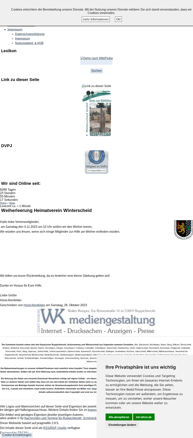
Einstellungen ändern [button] (122, 424)
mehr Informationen (96, 19)
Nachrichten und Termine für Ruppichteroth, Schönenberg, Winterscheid (72, 418)
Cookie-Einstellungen (16, 434)
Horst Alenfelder (34, 305)
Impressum (22, 38)
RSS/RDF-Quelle (55, 428)
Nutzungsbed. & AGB (29, 43)
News (12, 203)
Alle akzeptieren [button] (119, 417)
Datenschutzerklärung (29, 34)
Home (3, 203)
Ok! (118, 19)
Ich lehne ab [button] (144, 417)
